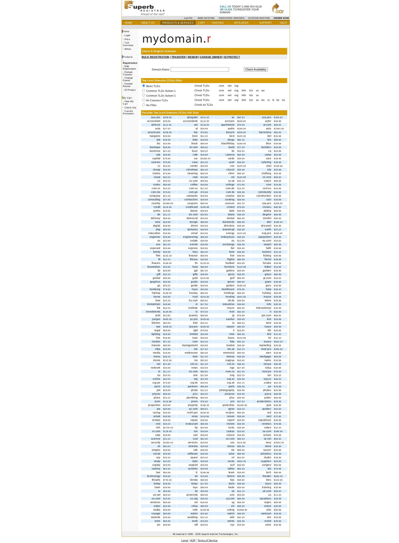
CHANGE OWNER (211, 57)
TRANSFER (178, 57)
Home (126, 31)
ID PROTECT (232, 57)
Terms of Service (208, 540)
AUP (193, 540)
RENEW (193, 57)
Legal (184, 540)
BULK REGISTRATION (155, 57)
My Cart (127, 98)
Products (128, 57)
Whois (127, 49)
